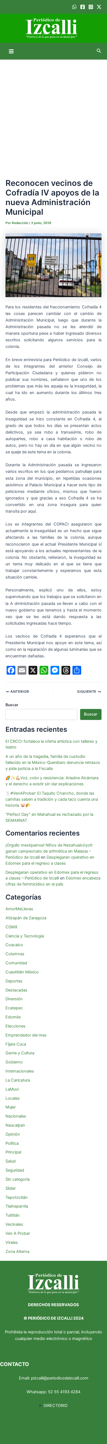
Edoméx (13, 1017)
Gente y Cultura (19, 1053)
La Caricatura (17, 1080)
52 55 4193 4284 (64, 1391)
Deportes (13, 981)
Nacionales (15, 1116)
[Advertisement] (53, 115)
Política (12, 1143)
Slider (10, 1188)
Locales (12, 1098)
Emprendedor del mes (26, 1035)
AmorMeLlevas (19, 908)
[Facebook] (82, 6)
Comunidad (16, 962)
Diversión (14, 998)
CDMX (11, 927)
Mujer (10, 1107)
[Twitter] (99, 6)
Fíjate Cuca (15, 1044)
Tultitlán (12, 1215)
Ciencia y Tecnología (24, 936)
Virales (11, 1242)
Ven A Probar (17, 1233)
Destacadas (16, 990)
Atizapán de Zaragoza (25, 917)
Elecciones (15, 1026)
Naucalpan (15, 1125)
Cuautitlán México (22, 972)
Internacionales (19, 1071)
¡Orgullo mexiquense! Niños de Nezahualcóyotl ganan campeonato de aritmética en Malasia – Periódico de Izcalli (48, 851)
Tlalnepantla (16, 1206)
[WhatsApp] (74, 6)
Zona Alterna (17, 1251)
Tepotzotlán (16, 1197)
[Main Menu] (11, 51)
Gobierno (14, 1062)
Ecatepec (14, 1008)
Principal (13, 1152)
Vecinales (14, 1224)
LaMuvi (12, 1089)
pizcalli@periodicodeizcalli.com (59, 1378)
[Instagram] (90, 6)
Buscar (11, 704)
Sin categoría (17, 1179)
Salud (10, 1161)
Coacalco (14, 944)
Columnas (14, 953)
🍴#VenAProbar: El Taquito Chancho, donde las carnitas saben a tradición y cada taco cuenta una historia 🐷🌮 (51, 799)
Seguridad (14, 1170)
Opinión (12, 1134)
